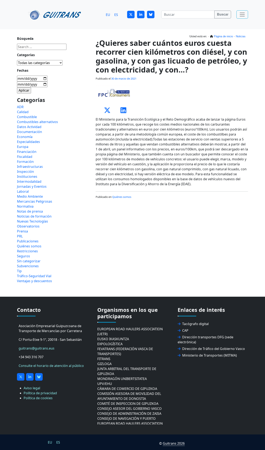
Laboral (23, 191)
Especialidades (28, 141)
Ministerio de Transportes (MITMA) (209, 355)
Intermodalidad (29, 181)
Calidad (23, 112)
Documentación (29, 131)
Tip (19, 271)
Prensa (22, 231)
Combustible (27, 117)
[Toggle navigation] (242, 14)
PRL (20, 236)
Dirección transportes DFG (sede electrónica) (205, 339)
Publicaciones (28, 241)
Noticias (241, 36)
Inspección (25, 171)
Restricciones (27, 251)
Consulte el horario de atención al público (51, 365)
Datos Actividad (29, 127)
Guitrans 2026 (174, 443)
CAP (185, 330)
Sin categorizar (29, 261)
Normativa (25, 206)
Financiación (26, 151)
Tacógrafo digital (195, 324)
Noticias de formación (34, 216)
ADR (20, 107)
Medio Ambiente (30, 196)
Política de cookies (38, 398)
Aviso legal (32, 388)
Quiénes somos (121, 197)
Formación (25, 161)
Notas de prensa (30, 211)
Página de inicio (223, 36)
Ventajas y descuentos (34, 281)
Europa (22, 146)
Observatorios (28, 226)
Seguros (23, 256)
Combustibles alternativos (37, 122)
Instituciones (27, 176)
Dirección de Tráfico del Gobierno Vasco (213, 348)
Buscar (222, 14)
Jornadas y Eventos (32, 186)
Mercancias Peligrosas (34, 201)
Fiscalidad (24, 156)
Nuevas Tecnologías (32, 221)
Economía (25, 136)
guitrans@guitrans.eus (36, 348)
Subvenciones (28, 266)
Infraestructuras (30, 166)
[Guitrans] (55, 14)
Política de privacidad (40, 393)
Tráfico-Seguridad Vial (34, 276)
